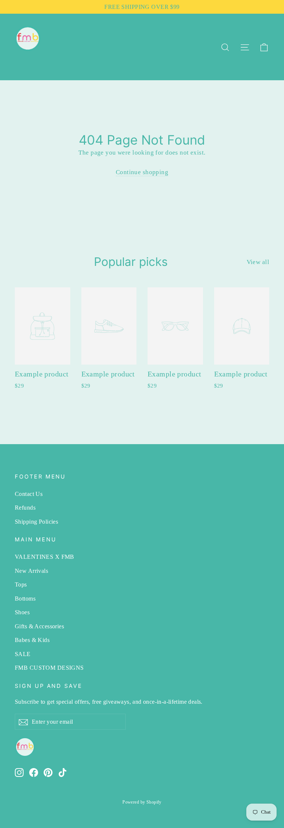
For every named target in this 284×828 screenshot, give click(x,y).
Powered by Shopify (142, 802)
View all (258, 262)
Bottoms (25, 598)
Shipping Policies (36, 521)
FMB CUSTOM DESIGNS (49, 668)
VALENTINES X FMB (44, 557)
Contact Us (29, 494)
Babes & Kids (32, 640)
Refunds (25, 507)
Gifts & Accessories (39, 626)
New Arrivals (31, 571)
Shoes (22, 612)
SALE (23, 654)
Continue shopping (142, 172)
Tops (21, 584)
